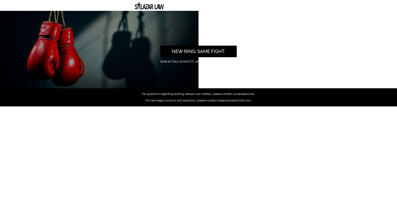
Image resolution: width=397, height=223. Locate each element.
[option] (198, 49)
